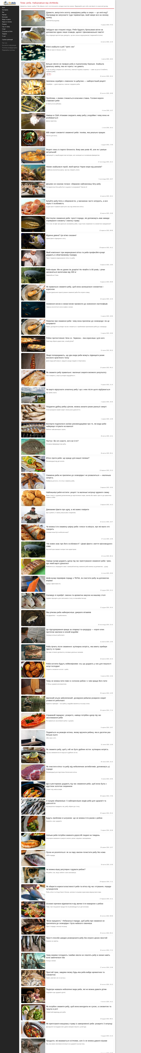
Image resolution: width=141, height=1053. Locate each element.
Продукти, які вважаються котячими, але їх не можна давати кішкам (76, 1041)
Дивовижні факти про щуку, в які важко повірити (67, 509)
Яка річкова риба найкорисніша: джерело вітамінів (68, 612)
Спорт (4, 29)
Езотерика (5, 10)
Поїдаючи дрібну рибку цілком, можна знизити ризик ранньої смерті (76, 407)
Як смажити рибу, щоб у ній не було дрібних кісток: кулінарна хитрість (77, 749)
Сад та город (6, 26)
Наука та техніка (7, 22)
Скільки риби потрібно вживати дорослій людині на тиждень (73, 835)
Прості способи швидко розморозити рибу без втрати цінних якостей (76, 938)
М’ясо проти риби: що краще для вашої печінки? (67, 458)
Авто (3, 7)
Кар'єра (4, 14)
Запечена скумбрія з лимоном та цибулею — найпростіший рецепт (76, 81)
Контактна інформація (9, 45)
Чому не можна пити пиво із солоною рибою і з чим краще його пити (76, 681)
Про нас (4, 43)
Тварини (4, 34)
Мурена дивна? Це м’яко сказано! (61, 235)
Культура (4, 17)
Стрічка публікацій (7, 39)
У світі (4, 36)
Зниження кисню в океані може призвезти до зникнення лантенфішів (77, 304)
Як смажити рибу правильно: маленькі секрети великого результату (76, 372)
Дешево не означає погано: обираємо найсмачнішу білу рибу (73, 184)
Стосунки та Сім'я (7, 31)
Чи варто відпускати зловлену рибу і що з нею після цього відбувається (78, 389)
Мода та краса (6, 19)
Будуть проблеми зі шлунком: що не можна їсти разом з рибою (74, 818)
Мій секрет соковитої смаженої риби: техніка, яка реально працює (75, 132)
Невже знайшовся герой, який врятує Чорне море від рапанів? (74, 167)
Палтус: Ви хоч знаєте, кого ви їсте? (62, 441)
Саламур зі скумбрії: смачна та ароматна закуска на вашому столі (75, 595)
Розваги (4, 24)
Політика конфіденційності (10, 47)
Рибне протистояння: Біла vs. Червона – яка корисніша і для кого (75, 338)
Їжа (3, 12)
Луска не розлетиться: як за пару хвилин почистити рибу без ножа (75, 852)
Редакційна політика (8, 50)
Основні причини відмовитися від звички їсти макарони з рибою (74, 904)
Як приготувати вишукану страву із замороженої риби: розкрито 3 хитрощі (79, 1024)
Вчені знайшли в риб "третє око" (60, 47)
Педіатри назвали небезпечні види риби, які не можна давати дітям (76, 989)
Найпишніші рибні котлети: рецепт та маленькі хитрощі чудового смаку (77, 492)
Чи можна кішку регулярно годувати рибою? (65, 869)
